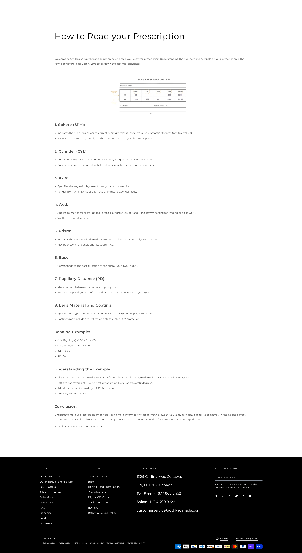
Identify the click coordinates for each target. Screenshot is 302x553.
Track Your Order (98, 502)
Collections (46, 497)
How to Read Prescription (104, 486)
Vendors (45, 518)
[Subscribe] (261, 477)
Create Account (97, 476)
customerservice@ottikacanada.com (169, 510)
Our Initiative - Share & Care (57, 481)
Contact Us (46, 502)
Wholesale (46, 523)
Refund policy (48, 543)
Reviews (93, 507)
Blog (91, 481)
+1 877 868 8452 (167, 493)
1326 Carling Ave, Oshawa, (159, 477)
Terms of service (80, 543)
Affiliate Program (50, 492)
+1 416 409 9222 (161, 502)
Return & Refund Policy (102, 513)
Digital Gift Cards (98, 497)
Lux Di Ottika (48, 486)
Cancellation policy (135, 543)
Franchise (45, 513)
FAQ (42, 507)
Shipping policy (97, 543)
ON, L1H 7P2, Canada (154, 485)
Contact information (115, 543)
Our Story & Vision (51, 476)
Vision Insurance (98, 492)
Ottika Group (52, 538)
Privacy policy (64, 543)
